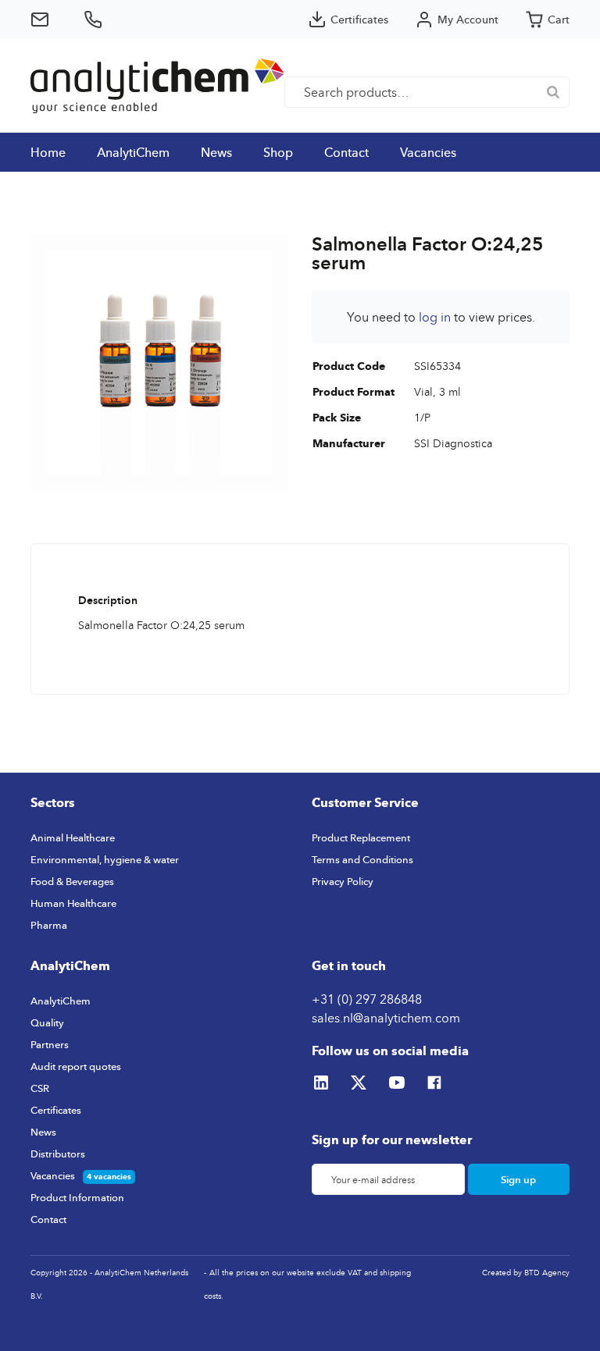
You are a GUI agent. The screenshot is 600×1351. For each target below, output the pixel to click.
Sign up (518, 1179)
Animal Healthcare (72, 837)
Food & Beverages (72, 881)
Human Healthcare (73, 903)
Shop (278, 152)
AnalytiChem (133, 152)
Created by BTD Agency (526, 1272)
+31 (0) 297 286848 (367, 999)
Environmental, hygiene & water (104, 859)
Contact (346, 152)
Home (48, 152)
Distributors (57, 1153)
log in (435, 317)
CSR (39, 1088)
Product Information (77, 1197)
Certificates (55, 1109)
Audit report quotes (75, 1066)
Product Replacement (361, 837)
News (216, 152)
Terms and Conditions (362, 859)
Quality (47, 1022)
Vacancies (428, 152)
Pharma (48, 924)
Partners (49, 1044)
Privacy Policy (342, 881)
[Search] (553, 92)
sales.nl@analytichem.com (386, 1018)
